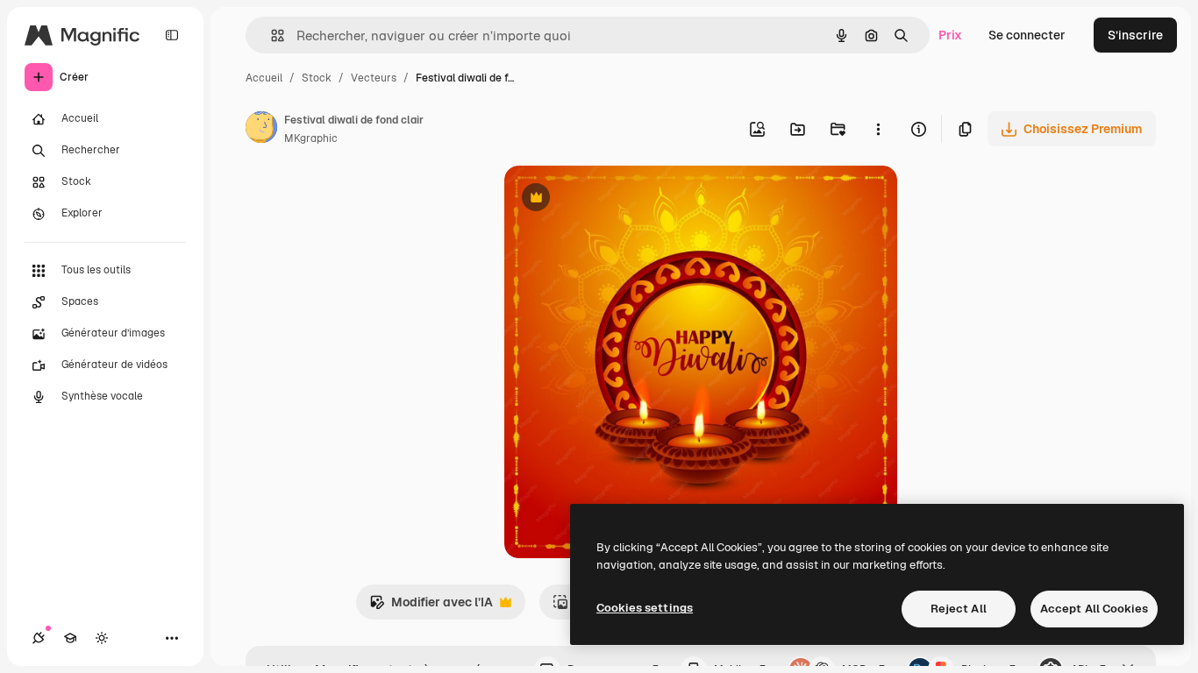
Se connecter (1027, 35)
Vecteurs (373, 78)
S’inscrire (1135, 35)
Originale (620, 199)
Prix (950, 35)
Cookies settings (644, 607)
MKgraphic (311, 138)
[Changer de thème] (102, 638)
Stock (317, 78)
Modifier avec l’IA (431, 607)
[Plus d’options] (877, 128)
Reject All (959, 608)
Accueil (264, 78)
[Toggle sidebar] (172, 35)
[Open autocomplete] (270, 35)
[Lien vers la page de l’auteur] (261, 129)
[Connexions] (39, 638)
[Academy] (70, 638)
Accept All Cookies (1094, 608)
